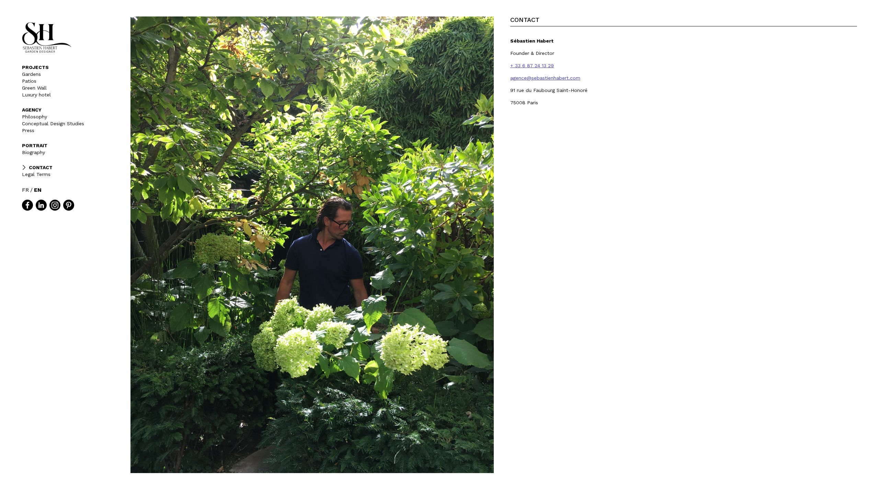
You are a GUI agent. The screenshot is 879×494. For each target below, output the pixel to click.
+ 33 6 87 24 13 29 (532, 65)
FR (25, 190)
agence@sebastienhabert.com (545, 78)
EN (38, 190)
